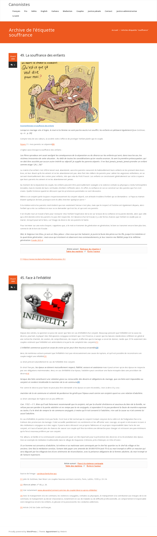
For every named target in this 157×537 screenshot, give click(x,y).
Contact (108, 11)
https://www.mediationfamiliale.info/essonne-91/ (44, 259)
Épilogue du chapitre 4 (90, 249)
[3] (45, 356)
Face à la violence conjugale (90, 463)
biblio (34, 11)
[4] (28, 373)
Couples (80, 11)
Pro (25, 11)
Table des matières (74, 251)
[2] (21, 484)
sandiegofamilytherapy (47, 473)
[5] (21, 507)
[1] (21, 259)
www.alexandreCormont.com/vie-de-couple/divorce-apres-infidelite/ (67, 490)
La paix (16, 16)
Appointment (51, 531)
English (44, 11)
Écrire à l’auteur (94, 466)
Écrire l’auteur (93, 251)
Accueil (115, 30)
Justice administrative (127, 11)
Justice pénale (94, 11)
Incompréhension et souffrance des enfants (37, 125)
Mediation (67, 11)
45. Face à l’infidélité (35, 277)
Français (16, 11)
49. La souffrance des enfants (42, 55)
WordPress (32, 531)
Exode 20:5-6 (37, 240)
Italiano (55, 11)
